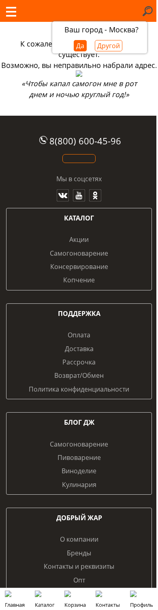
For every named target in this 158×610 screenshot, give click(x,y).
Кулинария (79, 484)
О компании (79, 539)
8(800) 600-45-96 (85, 141)
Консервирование (79, 266)
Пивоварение (79, 457)
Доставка (79, 348)
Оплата (79, 334)
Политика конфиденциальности (79, 389)
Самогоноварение (79, 253)
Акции (79, 239)
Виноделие (79, 470)
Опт (79, 580)
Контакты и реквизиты (79, 566)
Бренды (79, 553)
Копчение (79, 279)
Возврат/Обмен (79, 375)
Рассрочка (79, 362)
